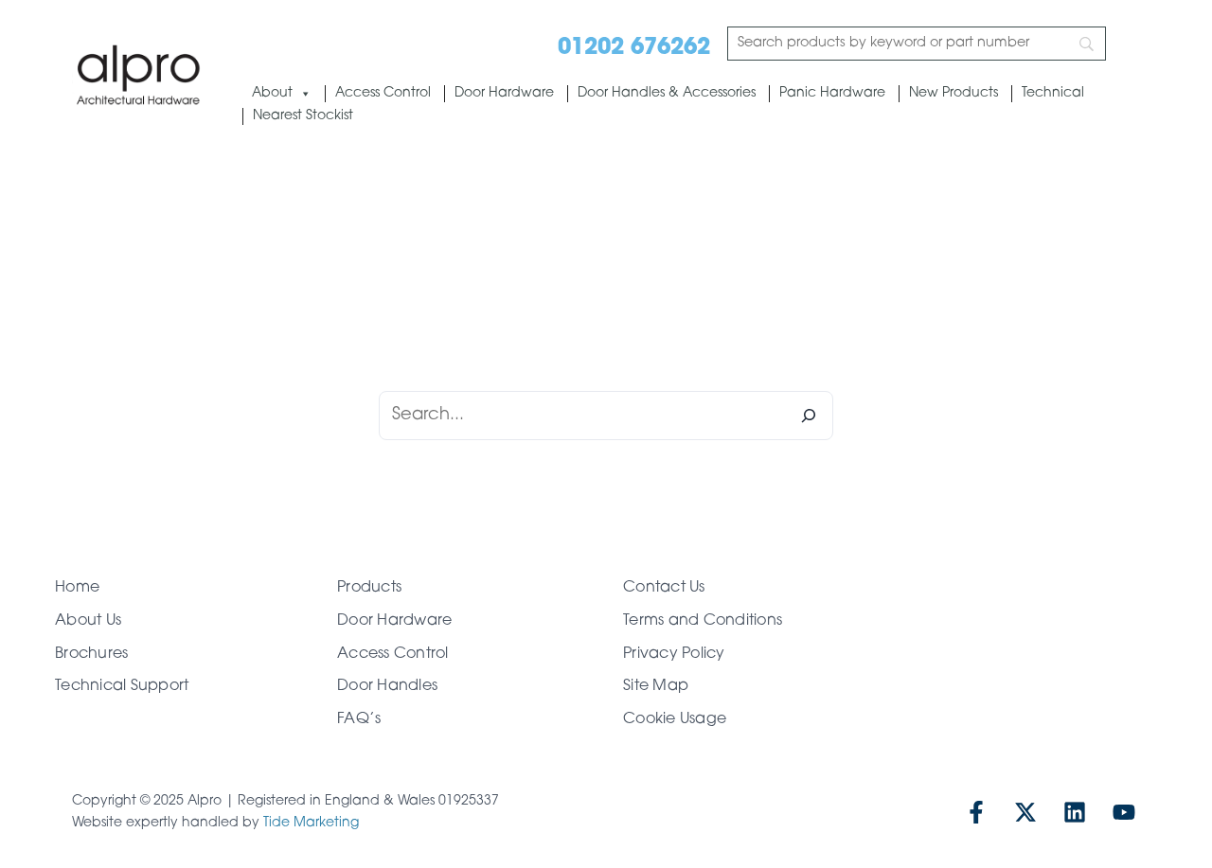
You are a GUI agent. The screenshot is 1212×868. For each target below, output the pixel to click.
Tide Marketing (311, 823)
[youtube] (1124, 812)
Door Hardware (504, 93)
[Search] (809, 415)
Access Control (383, 93)
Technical (1053, 93)
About (272, 93)
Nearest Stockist (303, 116)
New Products (953, 93)
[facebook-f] (976, 812)
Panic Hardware (832, 93)
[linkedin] (1075, 812)
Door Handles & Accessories (667, 93)
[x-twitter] (1025, 812)
